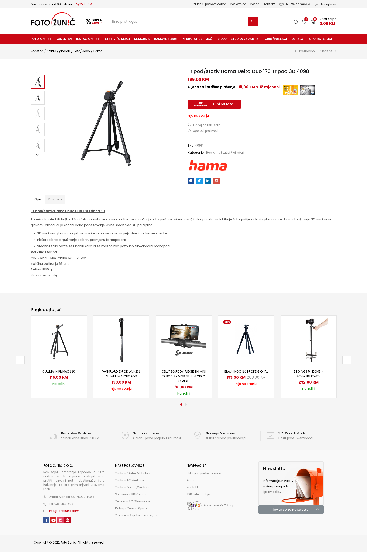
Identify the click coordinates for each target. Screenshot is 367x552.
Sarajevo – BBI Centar (131, 494)
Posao (254, 4)
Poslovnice (238, 4)
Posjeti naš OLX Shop (219, 505)
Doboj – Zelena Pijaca (131, 508)
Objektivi (64, 39)
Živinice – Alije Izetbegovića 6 (136, 515)
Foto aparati (41, 39)
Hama (97, 51)
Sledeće (326, 51)
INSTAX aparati (88, 39)
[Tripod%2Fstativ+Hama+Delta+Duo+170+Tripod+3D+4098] (199, 181)
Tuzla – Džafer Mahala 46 (134, 473)
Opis (37, 199)
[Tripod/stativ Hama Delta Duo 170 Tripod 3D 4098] (191, 181)
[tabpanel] (59, 356)
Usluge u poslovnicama (209, 4)
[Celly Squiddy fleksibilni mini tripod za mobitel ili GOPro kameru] (183, 340)
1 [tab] (181, 404)
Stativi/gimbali (117, 39)
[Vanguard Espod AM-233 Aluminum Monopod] (121, 340)
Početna (37, 51)
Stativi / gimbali (58, 51)
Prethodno (307, 51)
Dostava (55, 199)
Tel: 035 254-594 (60, 504)
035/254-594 (82, 4)
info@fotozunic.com (64, 511)
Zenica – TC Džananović (133, 501)
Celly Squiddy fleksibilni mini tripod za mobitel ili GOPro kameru (184, 376)
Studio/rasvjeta (244, 39)
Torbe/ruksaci (275, 39)
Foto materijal (320, 39)
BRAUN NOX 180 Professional (246, 371)
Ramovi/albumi (166, 39)
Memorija (142, 39)
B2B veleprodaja (297, 4)
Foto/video (82, 51)
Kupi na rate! (223, 104)
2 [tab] (186, 404)
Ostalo (297, 39)
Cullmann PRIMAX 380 (58, 371)
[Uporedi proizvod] (78, 331)
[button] (323, 21)
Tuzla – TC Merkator (130, 480)
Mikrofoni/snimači (198, 39)
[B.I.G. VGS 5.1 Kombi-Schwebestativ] (308, 340)
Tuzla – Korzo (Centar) (132, 487)
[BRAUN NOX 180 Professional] (246, 340)
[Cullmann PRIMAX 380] (58, 340)
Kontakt (269, 4)
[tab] (38, 199)
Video (222, 39)
